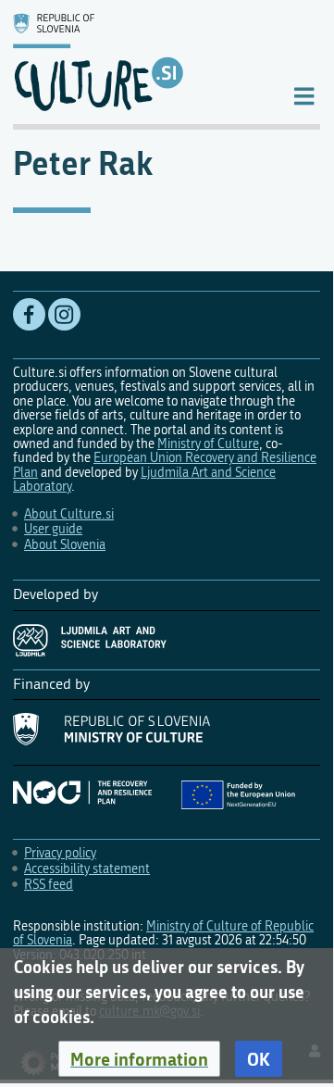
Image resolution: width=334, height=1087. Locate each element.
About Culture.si (69, 514)
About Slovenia (64, 545)
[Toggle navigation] (304, 95)
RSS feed (48, 885)
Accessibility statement (87, 869)
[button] (139, 1059)
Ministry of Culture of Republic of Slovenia (163, 933)
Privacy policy (60, 853)
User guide (53, 529)
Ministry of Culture (208, 444)
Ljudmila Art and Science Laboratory (144, 479)
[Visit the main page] (137, 62)
